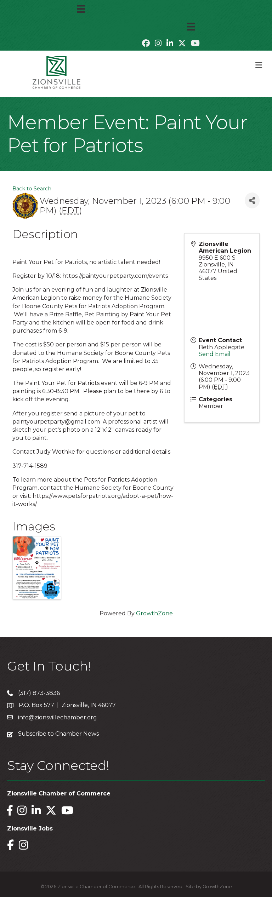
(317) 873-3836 (39, 693)
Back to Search (31, 188)
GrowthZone (154, 613)
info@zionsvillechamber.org (57, 717)
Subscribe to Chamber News (58, 733)
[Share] (252, 200)
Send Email (215, 354)
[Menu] (81, 9)
